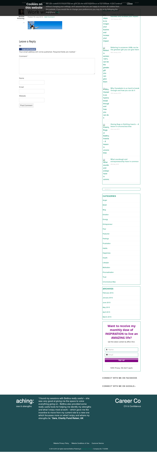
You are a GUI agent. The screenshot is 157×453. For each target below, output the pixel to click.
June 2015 (106, 302)
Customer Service (98, 443)
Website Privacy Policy (61, 443)
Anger (105, 200)
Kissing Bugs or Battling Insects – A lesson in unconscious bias (125, 125)
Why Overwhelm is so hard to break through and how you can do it (125, 89)
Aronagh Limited (86, 449)
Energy (105, 219)
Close (130, 3)
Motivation (106, 267)
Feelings (106, 238)
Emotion (106, 214)
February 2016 (108, 293)
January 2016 (108, 297)
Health (105, 258)
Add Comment (49, 17)
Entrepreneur (107, 224)
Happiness (106, 253)
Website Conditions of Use (80, 443)
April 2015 (106, 312)
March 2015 (107, 317)
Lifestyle (106, 262)
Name (21, 78)
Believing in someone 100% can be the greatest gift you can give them (125, 48)
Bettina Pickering (20, 17)
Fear (104, 229)
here (57, 12)
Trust (104, 277)
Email (21, 87)
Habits (105, 248)
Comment (23, 56)
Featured (106, 234)
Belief (105, 205)
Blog (104, 210)
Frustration (107, 243)
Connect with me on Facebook (119, 378)
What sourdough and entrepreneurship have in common (124, 160)
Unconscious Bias (109, 282)
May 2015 (106, 307)
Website (22, 95)
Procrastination (108, 272)
